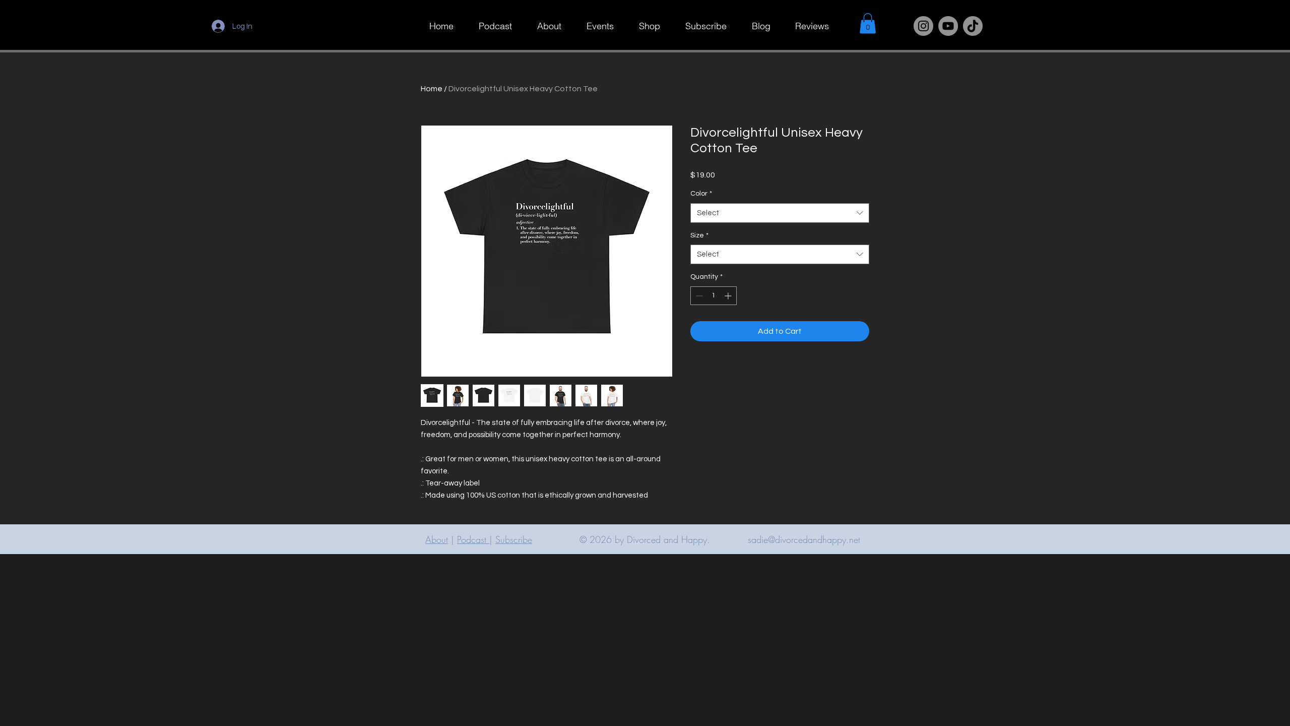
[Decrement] (698, 296)
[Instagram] (923, 26)
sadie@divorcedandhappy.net (804, 539)
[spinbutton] (713, 296)
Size (699, 235)
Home (431, 89)
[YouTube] (948, 26)
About (436, 539)
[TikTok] (973, 26)
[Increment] (729, 296)
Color (701, 193)
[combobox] (779, 213)
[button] (867, 23)
